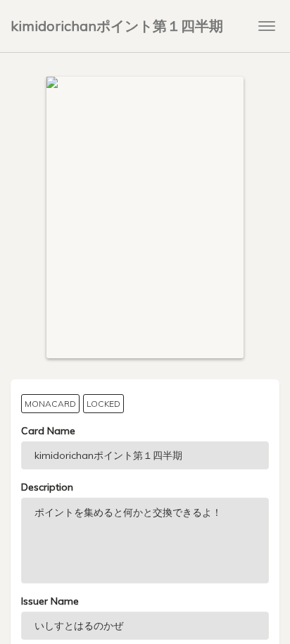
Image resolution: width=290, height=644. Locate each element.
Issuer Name (50, 601)
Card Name (48, 430)
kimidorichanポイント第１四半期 (117, 25)
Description (47, 487)
